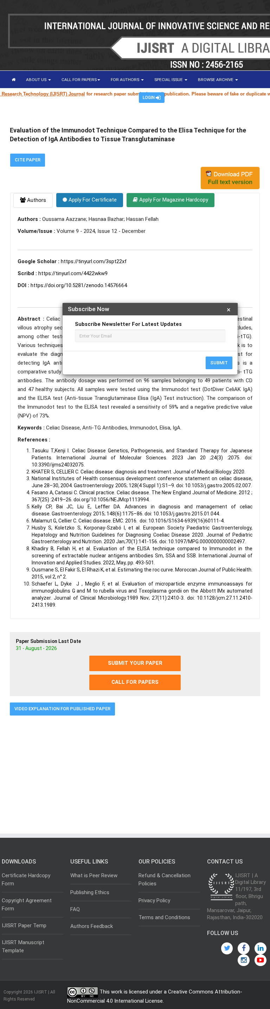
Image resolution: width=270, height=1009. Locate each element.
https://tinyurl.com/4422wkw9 (73, 273)
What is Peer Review (93, 875)
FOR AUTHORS (125, 79)
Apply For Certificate (92, 200)
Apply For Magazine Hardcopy (173, 200)
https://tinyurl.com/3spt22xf (94, 261)
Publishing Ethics (89, 892)
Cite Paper (27, 159)
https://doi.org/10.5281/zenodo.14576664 (79, 285)
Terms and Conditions (164, 917)
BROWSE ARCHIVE (216, 79)
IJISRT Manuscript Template (23, 946)
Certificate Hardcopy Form (26, 879)
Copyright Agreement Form (27, 904)
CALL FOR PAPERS (79, 79)
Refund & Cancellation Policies (165, 879)
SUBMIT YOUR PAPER (135, 663)
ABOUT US (36, 79)
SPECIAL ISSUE (169, 79)
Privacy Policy (154, 900)
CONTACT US (89, 97)
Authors (36, 200)
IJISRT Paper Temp (24, 925)
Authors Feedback (91, 926)
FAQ (75, 909)
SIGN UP (120, 97)
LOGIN (149, 97)
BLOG (60, 97)
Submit (219, 362)
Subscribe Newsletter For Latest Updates (128, 324)
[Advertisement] (135, 772)
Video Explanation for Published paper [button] (62, 708)
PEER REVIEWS (26, 97)
